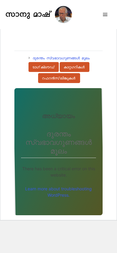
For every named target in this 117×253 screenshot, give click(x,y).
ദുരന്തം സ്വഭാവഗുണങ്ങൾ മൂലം (61, 58)
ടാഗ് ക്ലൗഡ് (43, 67)
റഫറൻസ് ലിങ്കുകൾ (58, 78)
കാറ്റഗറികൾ (74, 67)
